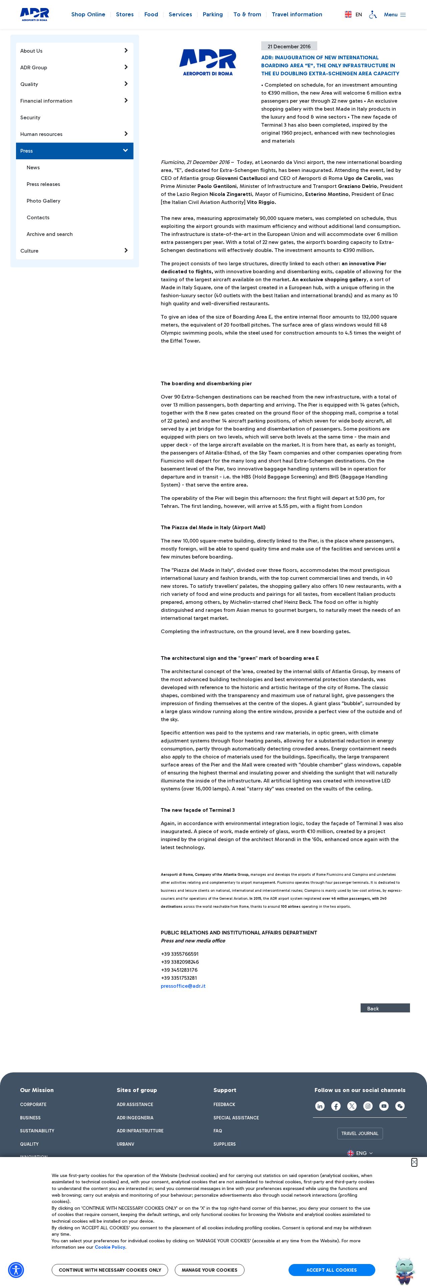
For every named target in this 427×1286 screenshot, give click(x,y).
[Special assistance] (373, 14)
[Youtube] (384, 1106)
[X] (352, 1106)
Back (373, 1008)
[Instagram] (368, 1106)
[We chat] (400, 1106)
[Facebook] (336, 1106)
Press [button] (26, 151)
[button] (353, 14)
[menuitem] (33, 1104)
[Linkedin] (320, 1106)
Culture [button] (29, 251)
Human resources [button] (41, 134)
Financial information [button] (46, 101)
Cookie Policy (110, 1247)
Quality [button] (29, 84)
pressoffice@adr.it (183, 986)
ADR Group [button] (33, 67)
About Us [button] (31, 51)
